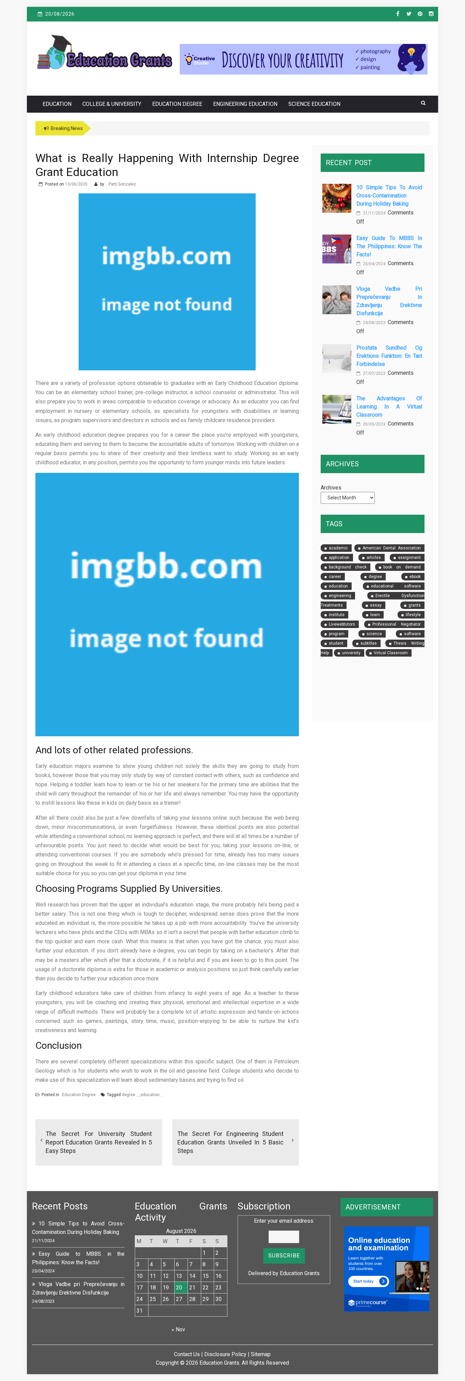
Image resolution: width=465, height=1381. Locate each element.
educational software (396, 586)
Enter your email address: (284, 1221)
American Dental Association (392, 548)
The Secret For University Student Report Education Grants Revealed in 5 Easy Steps (99, 1142)
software (412, 633)
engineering (340, 595)
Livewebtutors (342, 624)
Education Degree (177, 104)
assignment (409, 557)
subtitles (368, 643)
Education (57, 104)
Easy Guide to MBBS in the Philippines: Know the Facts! (389, 246)
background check (348, 567)
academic (338, 548)
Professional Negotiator (396, 624)
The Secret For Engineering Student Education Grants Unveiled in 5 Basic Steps (230, 1142)
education (150, 1094)
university (351, 653)
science (374, 633)
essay (376, 605)
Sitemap (261, 1354)
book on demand (402, 567)
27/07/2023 (373, 373)
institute (336, 614)
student (336, 643)
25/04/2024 (373, 263)
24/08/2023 (373, 322)
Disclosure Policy (225, 1354)
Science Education (314, 104)
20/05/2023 (373, 424)
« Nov (178, 1329)
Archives (331, 487)
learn (375, 614)
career (335, 576)
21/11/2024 (373, 213)
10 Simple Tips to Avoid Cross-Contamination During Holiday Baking (389, 195)
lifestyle (413, 614)
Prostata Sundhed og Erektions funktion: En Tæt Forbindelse (389, 355)
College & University (111, 104)
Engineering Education (245, 104)
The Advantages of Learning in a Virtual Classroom (389, 406)
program (336, 633)
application (339, 557)
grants (414, 605)
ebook (415, 576)
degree (128, 1094)
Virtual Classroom (391, 653)
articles (374, 557)
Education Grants (300, 1273)
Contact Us (187, 1354)
